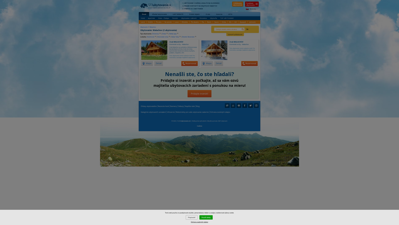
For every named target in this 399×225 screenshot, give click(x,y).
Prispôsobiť (191, 217)
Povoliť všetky (206, 217)
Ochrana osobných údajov (199, 222)
